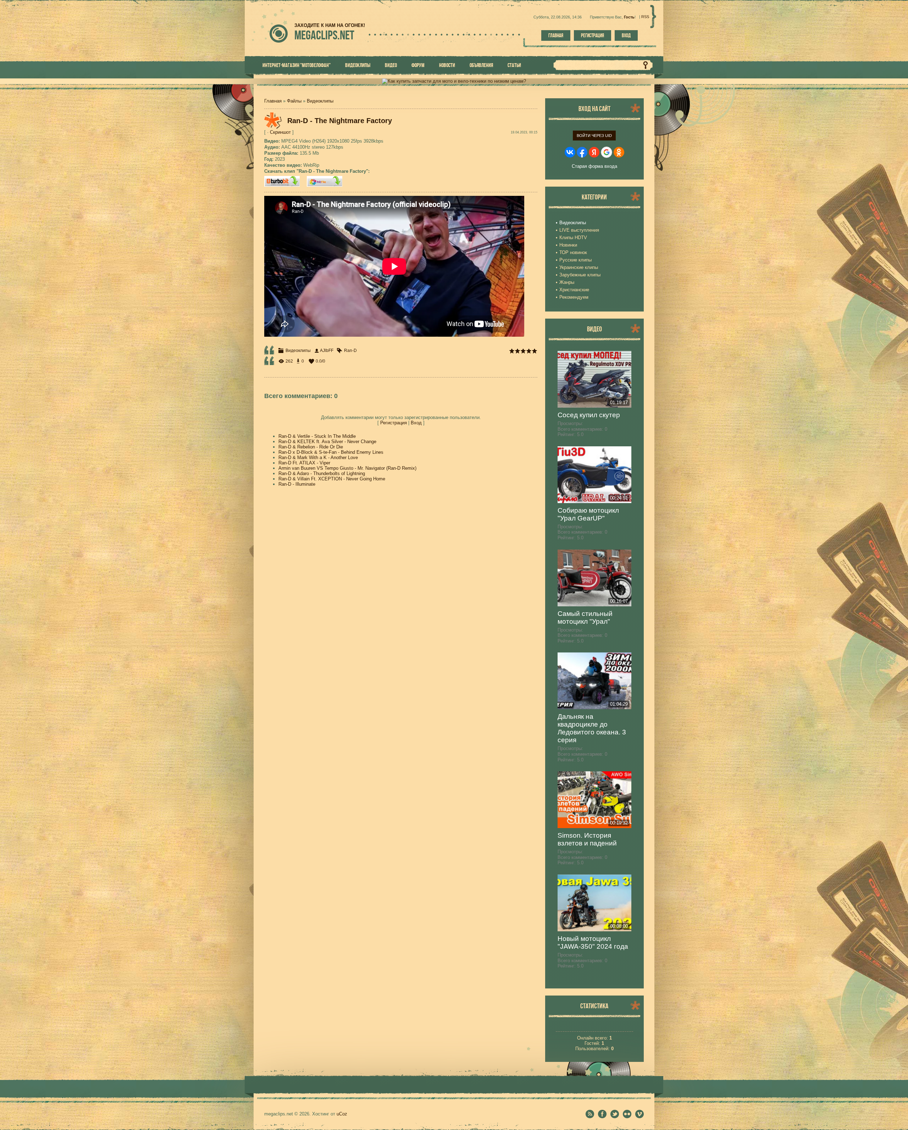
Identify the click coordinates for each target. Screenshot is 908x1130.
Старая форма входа (594, 166)
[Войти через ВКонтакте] (570, 152)
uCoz (342, 1114)
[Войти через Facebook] (582, 152)
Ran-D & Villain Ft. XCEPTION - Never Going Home (331, 478)
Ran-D (350, 350)
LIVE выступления (579, 230)
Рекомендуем (573, 297)
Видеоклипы (320, 101)
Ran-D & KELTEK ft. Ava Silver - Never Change (327, 441)
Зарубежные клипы (579, 274)
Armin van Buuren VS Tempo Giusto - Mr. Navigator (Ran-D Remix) (347, 468)
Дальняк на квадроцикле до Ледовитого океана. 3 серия (592, 728)
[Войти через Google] (606, 152)
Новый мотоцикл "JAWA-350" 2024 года (593, 942)
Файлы (294, 101)
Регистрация (592, 35)
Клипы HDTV (573, 237)
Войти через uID (594, 135)
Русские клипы (575, 260)
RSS (645, 17)
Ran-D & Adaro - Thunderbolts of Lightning (321, 473)
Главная (555, 35)
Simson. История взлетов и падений (587, 839)
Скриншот (280, 132)
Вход (626, 35)
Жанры (566, 282)
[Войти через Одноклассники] (619, 152)
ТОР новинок (573, 252)
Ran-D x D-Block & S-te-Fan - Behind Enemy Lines (330, 452)
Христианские (574, 289)
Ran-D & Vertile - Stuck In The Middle (317, 436)
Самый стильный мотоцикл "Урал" (585, 617)
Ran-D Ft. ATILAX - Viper (304, 462)
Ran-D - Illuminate (296, 484)
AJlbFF (326, 350)
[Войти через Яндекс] (594, 152)
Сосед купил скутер (589, 415)
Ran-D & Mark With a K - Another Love (318, 457)
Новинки (568, 245)
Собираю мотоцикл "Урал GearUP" (588, 514)
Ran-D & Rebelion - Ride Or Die (310, 447)
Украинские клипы (578, 267)
